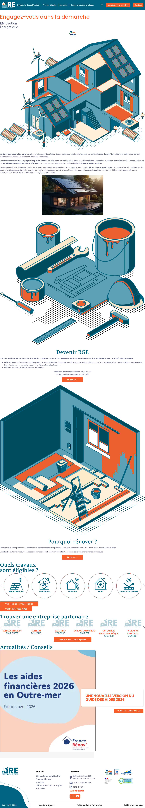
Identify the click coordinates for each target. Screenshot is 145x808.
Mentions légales (47, 805)
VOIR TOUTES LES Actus (128, 710)
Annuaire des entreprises (118, 5)
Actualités (40, 788)
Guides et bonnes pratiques (82, 5)
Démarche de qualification (28, 5)
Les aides (63, 5)
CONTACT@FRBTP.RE (82, 783)
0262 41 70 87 (78, 787)
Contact (138, 5)
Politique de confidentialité (89, 805)
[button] (1, 586)
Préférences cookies (133, 805)
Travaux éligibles (49, 5)
